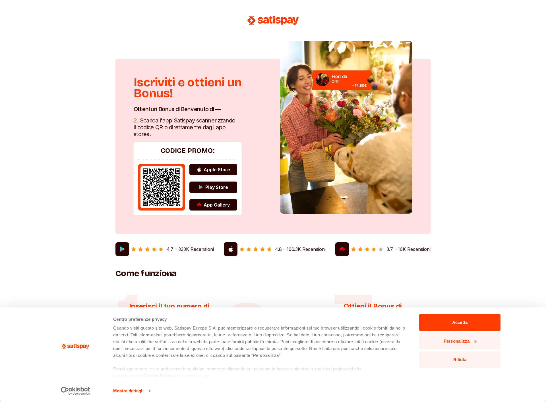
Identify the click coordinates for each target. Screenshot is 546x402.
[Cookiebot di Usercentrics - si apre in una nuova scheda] (75, 391)
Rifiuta (460, 359)
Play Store (216, 187)
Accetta (460, 322)
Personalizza (457, 341)
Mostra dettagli (128, 390)
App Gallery (217, 205)
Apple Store (217, 169)
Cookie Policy (158, 375)
